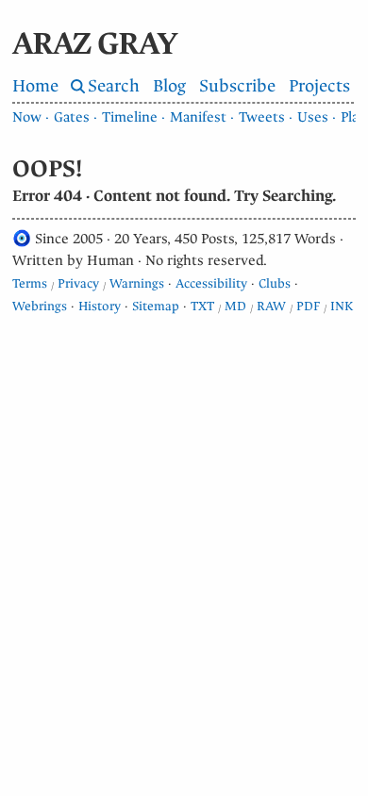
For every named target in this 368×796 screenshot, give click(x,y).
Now (27, 117)
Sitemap (155, 306)
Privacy (78, 283)
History (99, 306)
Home (35, 86)
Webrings (39, 306)
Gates (72, 117)
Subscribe (237, 86)
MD (235, 306)
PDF (308, 306)
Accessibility (211, 283)
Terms (29, 283)
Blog (169, 86)
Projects (319, 86)
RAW (271, 306)
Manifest (198, 117)
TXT (202, 306)
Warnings (136, 283)
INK (341, 306)
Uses (312, 117)
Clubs (275, 283)
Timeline (130, 117)
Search (114, 86)
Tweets (262, 117)
